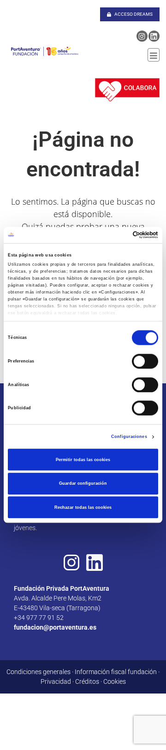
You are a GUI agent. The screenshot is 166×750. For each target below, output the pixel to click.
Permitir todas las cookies (83, 459)
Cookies (114, 681)
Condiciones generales (38, 671)
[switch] (145, 361)
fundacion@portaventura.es (55, 627)
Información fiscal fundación (116, 671)
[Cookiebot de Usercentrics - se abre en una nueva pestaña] (119, 235)
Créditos (87, 681)
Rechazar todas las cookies (83, 507)
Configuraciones (129, 437)
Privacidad (56, 681)
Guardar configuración (83, 483)
